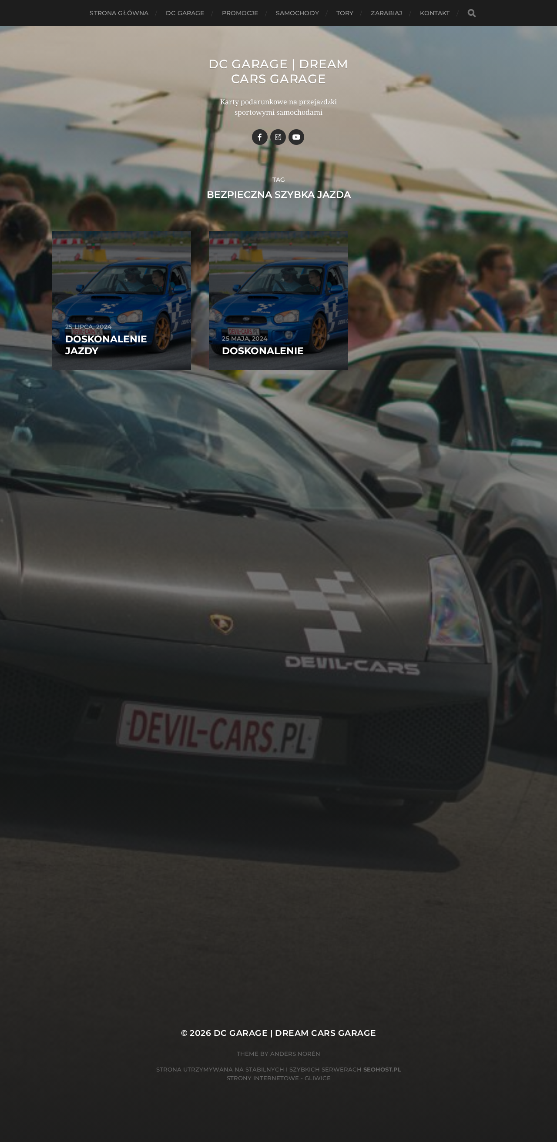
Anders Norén (295, 1053)
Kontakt (435, 13)
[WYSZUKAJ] (471, 13)
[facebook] (260, 137)
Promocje (240, 13)
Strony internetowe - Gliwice (279, 1078)
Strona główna (119, 13)
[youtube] (296, 137)
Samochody (297, 13)
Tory (345, 13)
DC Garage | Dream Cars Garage (278, 71)
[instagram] (278, 137)
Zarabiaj (386, 13)
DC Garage (185, 13)
